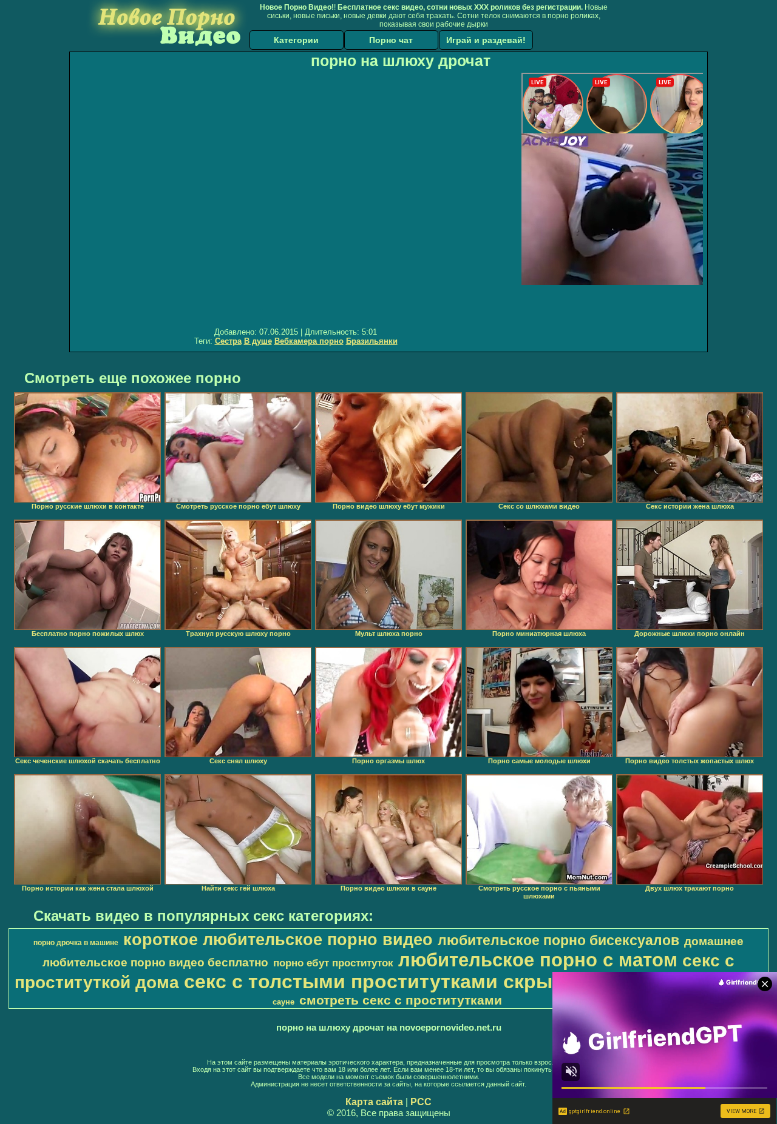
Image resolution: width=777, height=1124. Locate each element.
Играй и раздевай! (486, 40)
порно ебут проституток (333, 963)
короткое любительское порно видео (278, 940)
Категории (296, 40)
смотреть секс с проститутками (400, 1000)
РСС (421, 1102)
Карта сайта (374, 1102)
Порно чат (391, 40)
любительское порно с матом (537, 959)
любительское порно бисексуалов (558, 940)
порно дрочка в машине (75, 942)
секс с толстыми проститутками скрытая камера (421, 981)
